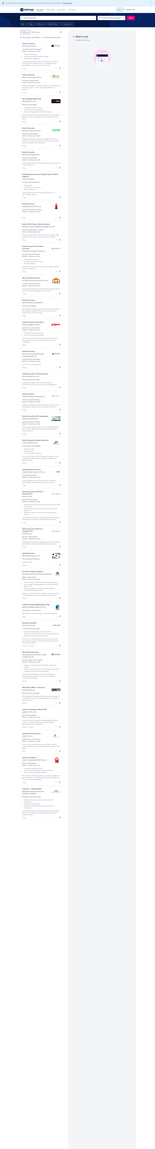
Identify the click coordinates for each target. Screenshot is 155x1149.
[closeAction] (152, 3)
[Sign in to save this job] (60, 68)
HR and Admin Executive (31, 278)
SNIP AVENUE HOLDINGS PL (32, 303)
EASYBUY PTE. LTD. (29, 712)
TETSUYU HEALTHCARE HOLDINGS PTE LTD (38, 227)
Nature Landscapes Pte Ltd (32, 77)
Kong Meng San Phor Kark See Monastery (37, 574)
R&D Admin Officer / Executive (33, 687)
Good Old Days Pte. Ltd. (30, 376)
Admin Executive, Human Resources (35, 440)
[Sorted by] (61, 32)
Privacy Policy (67, 3)
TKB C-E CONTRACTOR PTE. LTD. (34, 760)
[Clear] (94, 18)
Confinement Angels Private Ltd (33, 251)
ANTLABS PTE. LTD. (29, 101)
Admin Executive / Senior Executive (35, 374)
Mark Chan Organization (30, 155)
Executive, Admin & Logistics (32, 571)
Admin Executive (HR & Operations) (35, 416)
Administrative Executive (31, 469)
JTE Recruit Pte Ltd (29, 46)
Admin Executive (28, 43)
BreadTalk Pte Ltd (28, 690)
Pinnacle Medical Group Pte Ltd (33, 396)
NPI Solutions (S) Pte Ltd (30, 556)
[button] (61, 32)
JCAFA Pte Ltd (27, 736)
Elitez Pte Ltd (27, 496)
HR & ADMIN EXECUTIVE (31, 99)
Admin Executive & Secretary (33, 322)
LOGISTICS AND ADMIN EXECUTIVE (35, 605)
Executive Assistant (29, 623)
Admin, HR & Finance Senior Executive (36, 224)
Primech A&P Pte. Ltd (29, 443)
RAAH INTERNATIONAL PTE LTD (34, 607)
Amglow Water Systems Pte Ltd (33, 472)
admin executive (28, 394)
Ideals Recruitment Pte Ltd (31, 206)
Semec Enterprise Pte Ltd (31, 131)
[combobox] (58, 18)
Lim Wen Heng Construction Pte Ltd (35, 280)
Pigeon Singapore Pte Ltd (31, 325)
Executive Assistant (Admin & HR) (34, 709)
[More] (56, 68)
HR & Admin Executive (30, 652)
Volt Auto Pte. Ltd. (28, 625)
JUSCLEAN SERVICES (30, 419)
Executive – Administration (32, 789)
